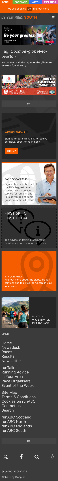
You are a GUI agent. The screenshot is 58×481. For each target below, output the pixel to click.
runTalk (8, 367)
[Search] (37, 457)
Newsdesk (11, 347)
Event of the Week (18, 385)
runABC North (14, 421)
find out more (41, 8)
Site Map (9, 392)
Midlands (50, 2)
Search (8, 410)
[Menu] (53, 17)
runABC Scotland (16, 417)
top (29, 103)
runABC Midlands (17, 426)
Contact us (11, 406)
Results (8, 356)
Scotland (21, 2)
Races (7, 352)
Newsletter (11, 361)
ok (29, 8)
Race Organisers (16, 381)
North (36, 2)
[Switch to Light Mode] (52, 457)
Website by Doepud (13, 477)
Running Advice (15, 372)
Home (7, 343)
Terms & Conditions (19, 397)
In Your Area (12, 376)
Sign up (11, 151)
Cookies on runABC (18, 401)
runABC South (14, 430)
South (6, 2)
